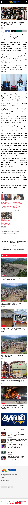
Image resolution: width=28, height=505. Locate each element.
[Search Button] (26, 2)
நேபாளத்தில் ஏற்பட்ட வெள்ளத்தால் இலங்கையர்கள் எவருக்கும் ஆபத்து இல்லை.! (14, 278)
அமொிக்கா (4, 377)
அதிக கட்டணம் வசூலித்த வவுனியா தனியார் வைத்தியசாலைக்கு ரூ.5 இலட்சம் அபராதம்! (16, 458)
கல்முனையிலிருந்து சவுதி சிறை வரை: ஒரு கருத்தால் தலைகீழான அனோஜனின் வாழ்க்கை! (15, 446)
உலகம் (5, 6)
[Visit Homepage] (14, 2)
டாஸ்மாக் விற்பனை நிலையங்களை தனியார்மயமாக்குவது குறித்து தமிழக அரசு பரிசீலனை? (16, 434)
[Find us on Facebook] (2, 487)
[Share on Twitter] (13, 31)
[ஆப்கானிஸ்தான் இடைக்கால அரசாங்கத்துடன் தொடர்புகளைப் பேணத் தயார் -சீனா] (6, 197)
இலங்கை (3, 275)
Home (2, 6)
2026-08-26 (3, 281)
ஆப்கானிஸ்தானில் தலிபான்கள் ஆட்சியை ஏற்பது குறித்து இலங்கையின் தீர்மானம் (18, 204)
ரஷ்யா (15, 233)
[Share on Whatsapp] (19, 31)
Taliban (17, 231)
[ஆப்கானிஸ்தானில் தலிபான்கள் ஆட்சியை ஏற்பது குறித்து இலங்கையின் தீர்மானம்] (18, 197)
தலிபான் (10, 233)
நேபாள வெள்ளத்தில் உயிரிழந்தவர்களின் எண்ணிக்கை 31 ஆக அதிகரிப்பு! (11, 304)
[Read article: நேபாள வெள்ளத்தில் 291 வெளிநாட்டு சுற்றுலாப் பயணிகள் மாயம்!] (14, 344)
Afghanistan (6, 231)
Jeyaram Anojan (8, 27)
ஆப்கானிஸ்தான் (5, 233)
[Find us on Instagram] (9, 487)
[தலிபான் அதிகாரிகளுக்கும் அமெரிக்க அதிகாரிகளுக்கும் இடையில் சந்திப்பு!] (6, 215)
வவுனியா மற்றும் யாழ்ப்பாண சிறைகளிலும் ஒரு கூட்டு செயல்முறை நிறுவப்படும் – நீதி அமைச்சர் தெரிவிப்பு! (13, 330)
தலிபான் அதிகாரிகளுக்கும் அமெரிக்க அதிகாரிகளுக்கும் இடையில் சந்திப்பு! (5, 222)
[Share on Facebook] (7, 31)
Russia (12, 231)
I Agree (18, 503)
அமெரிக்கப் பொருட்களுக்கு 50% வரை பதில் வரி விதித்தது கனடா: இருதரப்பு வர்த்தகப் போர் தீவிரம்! (13, 381)
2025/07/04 (16, 27)
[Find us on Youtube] (12, 487)
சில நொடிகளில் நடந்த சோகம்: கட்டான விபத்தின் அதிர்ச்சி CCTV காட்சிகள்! (17, 440)
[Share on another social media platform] (24, 31)
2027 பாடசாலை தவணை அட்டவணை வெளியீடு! (17, 451)
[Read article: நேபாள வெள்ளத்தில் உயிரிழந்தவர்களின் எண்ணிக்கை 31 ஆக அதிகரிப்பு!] (14, 292)
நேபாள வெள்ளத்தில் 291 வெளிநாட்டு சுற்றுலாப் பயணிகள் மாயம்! (13, 355)
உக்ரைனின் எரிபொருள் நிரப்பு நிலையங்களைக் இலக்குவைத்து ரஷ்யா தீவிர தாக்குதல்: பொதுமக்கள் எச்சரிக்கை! (14, 407)
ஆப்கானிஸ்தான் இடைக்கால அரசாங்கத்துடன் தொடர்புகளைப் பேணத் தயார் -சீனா (6, 203)
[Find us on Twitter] (5, 487)
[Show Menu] (1, 2)
